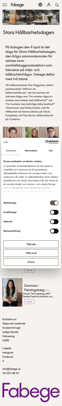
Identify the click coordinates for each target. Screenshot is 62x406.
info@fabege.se (11, 369)
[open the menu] (4, 4)
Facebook (7, 357)
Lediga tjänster (10, 332)
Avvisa (31, 262)
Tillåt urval (31, 253)
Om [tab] (51, 150)
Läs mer (29, 270)
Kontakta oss (9, 319)
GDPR (5, 340)
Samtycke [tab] (11, 150)
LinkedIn (6, 348)
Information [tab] (31, 150)
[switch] (54, 212)
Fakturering (8, 336)
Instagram (7, 353)
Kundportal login (11, 328)
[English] (40, 4)
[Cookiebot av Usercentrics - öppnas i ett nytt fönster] (45, 142)
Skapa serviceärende (13, 323)
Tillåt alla (31, 244)
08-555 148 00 (10, 373)
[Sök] (57, 5)
